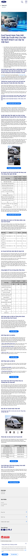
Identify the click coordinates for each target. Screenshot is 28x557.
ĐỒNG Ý (5, 554)
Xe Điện (2, 505)
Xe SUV (2, 502)
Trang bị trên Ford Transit (14, 168)
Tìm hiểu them (13, 331)
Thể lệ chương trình (13, 482)
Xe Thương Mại (4, 504)
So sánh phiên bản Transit (14, 103)
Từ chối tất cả (14, 554)
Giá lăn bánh (14, 461)
